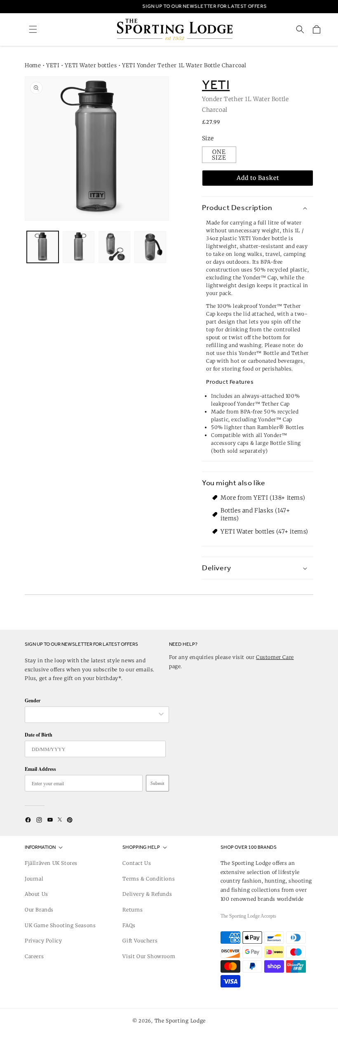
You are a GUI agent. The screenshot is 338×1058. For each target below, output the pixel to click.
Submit (157, 783)
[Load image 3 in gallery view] (114, 247)
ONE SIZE (219, 154)
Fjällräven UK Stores (51, 863)
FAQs (128, 925)
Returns (132, 910)
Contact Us (136, 863)
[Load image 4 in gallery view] (150, 247)
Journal (34, 879)
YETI (52, 65)
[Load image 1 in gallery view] (43, 247)
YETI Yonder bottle (263, 238)
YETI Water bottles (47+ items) (264, 531)
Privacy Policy (43, 941)
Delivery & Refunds (147, 894)
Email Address (40, 768)
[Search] (300, 29)
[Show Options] (161, 715)
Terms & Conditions (148, 879)
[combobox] (93, 715)
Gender (32, 700)
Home (33, 65)
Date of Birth (38, 734)
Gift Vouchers (139, 941)
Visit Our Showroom (148, 956)
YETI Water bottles (91, 65)
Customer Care (275, 657)
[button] (33, 29)
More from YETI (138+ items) (263, 497)
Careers (34, 956)
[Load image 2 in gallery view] (78, 247)
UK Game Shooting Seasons (60, 925)
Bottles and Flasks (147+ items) (255, 514)
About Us (36, 894)
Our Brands (39, 910)
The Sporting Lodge (180, 1021)
